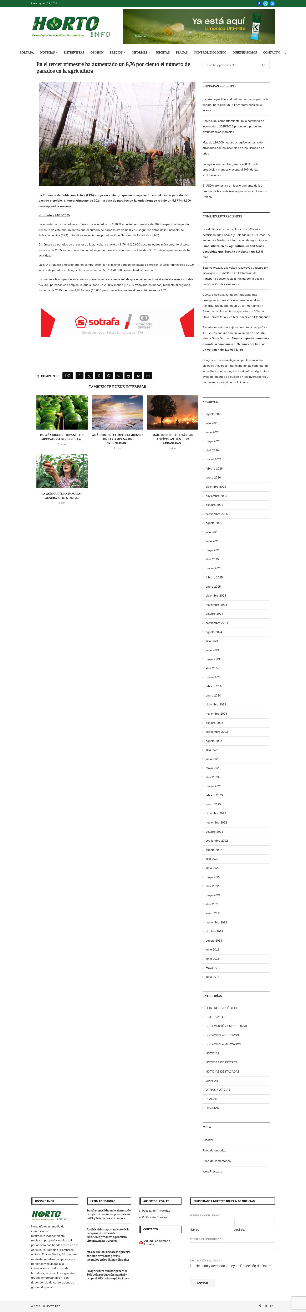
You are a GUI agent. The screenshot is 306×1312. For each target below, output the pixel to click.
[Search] (284, 52)
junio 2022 (212, 868)
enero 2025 (213, 586)
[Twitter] (265, 3)
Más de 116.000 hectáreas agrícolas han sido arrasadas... (172, 439)
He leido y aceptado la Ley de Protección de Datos (232, 1266)
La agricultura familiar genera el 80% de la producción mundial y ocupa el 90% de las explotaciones (230, 169)
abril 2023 (212, 777)
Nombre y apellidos (205, 1215)
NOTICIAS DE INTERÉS (222, 1062)
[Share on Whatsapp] (109, 375)
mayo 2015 (213, 967)
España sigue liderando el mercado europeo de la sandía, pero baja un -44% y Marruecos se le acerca (235, 104)
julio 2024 (212, 641)
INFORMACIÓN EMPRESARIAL (227, 1026)
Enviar (202, 1283)
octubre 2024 (214, 613)
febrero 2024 (214, 686)
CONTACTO (271, 52)
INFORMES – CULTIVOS (222, 1035)
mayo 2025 (213, 550)
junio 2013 (212, 976)
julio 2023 (212, 749)
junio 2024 (212, 650)
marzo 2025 (213, 568)
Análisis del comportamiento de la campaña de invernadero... (117, 439)
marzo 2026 (213, 459)
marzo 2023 (213, 786)
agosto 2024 (214, 632)
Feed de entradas (214, 1150)
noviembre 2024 (216, 604)
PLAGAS (182, 52)
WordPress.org (212, 1171)
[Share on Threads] (128, 375)
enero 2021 (213, 913)
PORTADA (27, 52)
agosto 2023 (214, 741)
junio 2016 (212, 958)
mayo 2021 (213, 895)
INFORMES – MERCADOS (223, 1044)
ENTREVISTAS (74, 52)
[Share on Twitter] (89, 375)
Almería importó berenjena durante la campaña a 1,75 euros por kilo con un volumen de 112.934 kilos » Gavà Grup (235, 333)
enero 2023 (213, 804)
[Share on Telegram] (119, 375)
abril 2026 (212, 450)
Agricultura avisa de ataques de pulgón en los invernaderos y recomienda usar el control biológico (236, 376)
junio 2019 (212, 949)
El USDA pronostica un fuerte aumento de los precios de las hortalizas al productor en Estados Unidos (235, 191)
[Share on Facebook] (79, 375)
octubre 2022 (214, 831)
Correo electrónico (205, 1239)
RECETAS (163, 52)
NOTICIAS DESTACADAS (222, 1071)
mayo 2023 (213, 768)
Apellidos (239, 1229)
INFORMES (139, 52)
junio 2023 (212, 759)
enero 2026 (213, 477)
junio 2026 (212, 432)
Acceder (208, 1139)
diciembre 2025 (216, 486)
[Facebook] (258, 3)
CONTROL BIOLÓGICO (210, 52)
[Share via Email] (148, 375)
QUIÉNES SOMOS (245, 52)
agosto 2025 (214, 523)
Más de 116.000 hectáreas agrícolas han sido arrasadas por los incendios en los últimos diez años (233, 148)
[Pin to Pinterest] (99, 375)
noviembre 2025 (216, 495)
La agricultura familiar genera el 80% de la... (61, 496)
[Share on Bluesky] (138, 375)
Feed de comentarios (217, 1160)
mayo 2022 (213, 877)
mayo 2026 (213, 441)
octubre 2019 (214, 931)
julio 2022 (212, 858)
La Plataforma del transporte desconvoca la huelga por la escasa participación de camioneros (233, 278)
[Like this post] (68, 375)
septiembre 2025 (217, 514)
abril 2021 (212, 904)
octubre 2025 (214, 504)
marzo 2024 (213, 677)
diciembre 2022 (216, 813)
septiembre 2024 (217, 622)
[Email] (272, 3)
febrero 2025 (214, 577)
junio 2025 (212, 541)
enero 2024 (213, 695)
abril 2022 (212, 886)
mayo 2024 (213, 659)
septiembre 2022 (217, 840)
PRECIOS (116, 52)
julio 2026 (212, 423)
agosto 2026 (214, 414)
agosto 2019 (214, 940)
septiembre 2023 (217, 731)
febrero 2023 (214, 795)
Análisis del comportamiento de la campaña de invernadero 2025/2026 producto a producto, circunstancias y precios (233, 126)
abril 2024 (212, 668)
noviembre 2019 (216, 922)
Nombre (194, 1229)
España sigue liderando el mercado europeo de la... (62, 437)
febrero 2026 (214, 468)
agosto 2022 (214, 849)
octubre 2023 (214, 722)
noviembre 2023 (216, 713)
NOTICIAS (47, 52)
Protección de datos (206, 1260)
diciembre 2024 (216, 595)
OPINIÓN (96, 52)
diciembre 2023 (216, 704)
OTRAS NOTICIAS (218, 1089)
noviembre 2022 (216, 822)
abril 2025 (212, 559)
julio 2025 (212, 532)
